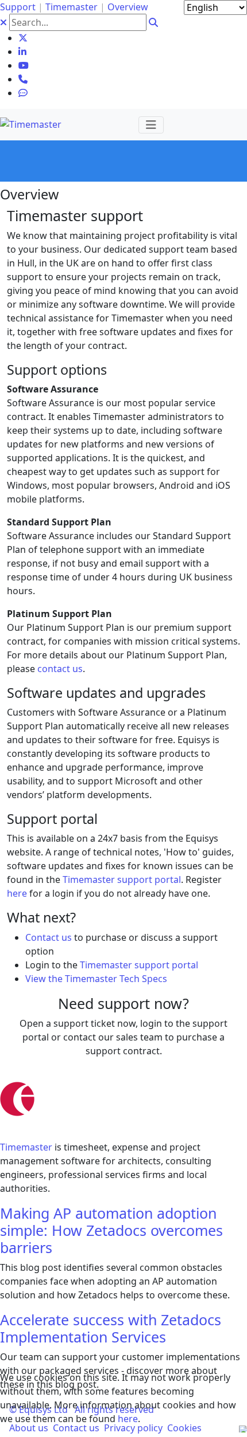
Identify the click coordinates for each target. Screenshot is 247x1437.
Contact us (48, 937)
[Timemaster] (30, 123)
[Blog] (23, 93)
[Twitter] (23, 38)
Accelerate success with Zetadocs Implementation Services (110, 1328)
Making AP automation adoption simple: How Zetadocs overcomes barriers (111, 1230)
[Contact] (23, 79)
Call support (77, 1073)
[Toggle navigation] (151, 125)
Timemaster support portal (122, 879)
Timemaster (26, 1147)
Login (127, 1073)
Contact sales (179, 1073)
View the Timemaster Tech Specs (96, 978)
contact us (60, 668)
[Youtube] (23, 65)
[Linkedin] (22, 51)
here (128, 1418)
